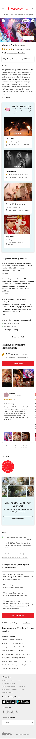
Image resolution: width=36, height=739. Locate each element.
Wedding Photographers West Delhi (12, 554)
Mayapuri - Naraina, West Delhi (14, 53)
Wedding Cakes (7, 661)
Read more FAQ (18, 337)
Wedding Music (17, 643)
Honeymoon (6, 658)
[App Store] (9, 703)
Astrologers (15, 665)
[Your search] (3, 20)
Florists (21, 650)
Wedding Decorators (18, 658)
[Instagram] (16, 712)
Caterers (4, 640)
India (8, 723)
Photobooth (5, 665)
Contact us (5, 681)
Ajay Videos (10, 236)
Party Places (26, 665)
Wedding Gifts (6, 643)
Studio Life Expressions (15, 204)
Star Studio (26, 623)
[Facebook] (3, 712)
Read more (6, 97)
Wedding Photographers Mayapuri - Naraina (14, 557)
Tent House (23, 647)
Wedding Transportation (9, 647)
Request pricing (18, 615)
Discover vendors (18, 519)
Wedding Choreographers (10, 668)
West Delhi (5, 15)
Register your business (9, 686)
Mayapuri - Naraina (17, 15)
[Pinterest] (12, 712)
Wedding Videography (23, 654)
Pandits (27, 661)
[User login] (33, 9)
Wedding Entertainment (9, 650)
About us (22, 686)
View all (28, 38)
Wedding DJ (18, 661)
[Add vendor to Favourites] (32, 20)
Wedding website (7, 692)
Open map (28, 539)
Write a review (18, 363)
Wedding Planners (7, 654)
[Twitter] (8, 712)
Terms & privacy (16, 681)
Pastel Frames (11, 171)
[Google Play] (23, 703)
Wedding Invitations (16, 640)
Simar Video (11, 139)
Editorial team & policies (9, 689)
